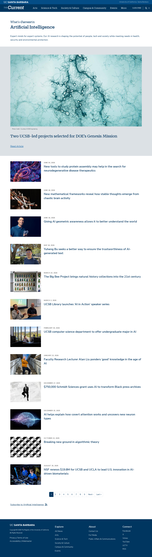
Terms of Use (22, 537)
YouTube (126, 541)
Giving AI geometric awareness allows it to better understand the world (90, 221)
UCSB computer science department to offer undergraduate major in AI (90, 332)
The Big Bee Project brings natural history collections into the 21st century (92, 276)
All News (59, 531)
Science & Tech (49, 8)
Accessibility (15, 541)
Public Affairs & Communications (102, 539)
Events (113, 8)
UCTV (125, 545)
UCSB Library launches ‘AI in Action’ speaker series (76, 304)
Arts (35, 8)
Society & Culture (70, 8)
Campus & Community (94, 8)
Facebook (127, 531)
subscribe (136, 8)
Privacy (13, 537)
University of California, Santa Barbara (133, 2)
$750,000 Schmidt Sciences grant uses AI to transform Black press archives (92, 387)
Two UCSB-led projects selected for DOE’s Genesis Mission (63, 136)
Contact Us (93, 531)
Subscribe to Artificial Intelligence (27, 504)
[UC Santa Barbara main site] (16, 1)
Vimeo (125, 538)
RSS (124, 549)
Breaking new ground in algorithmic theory (71, 442)
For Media (93, 535)
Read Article (17, 146)
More (123, 8)
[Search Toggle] (147, 8)
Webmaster (27, 541)
